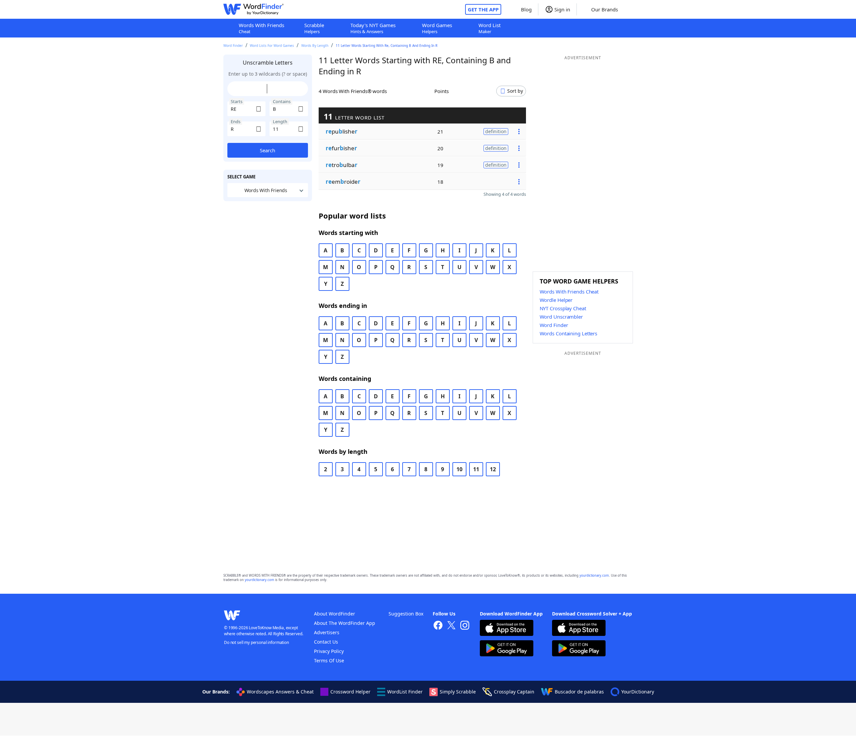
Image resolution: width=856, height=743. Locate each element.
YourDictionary (637, 691)
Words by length (314, 46)
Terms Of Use (329, 660)
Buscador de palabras (579, 691)
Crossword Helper (350, 691)
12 (493, 469)
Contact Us (326, 642)
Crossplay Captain (514, 691)
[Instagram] (464, 626)
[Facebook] (438, 626)
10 (459, 469)
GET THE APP (483, 9)
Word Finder (233, 46)
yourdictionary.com (594, 575)
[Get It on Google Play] (506, 649)
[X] (451, 626)
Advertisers (326, 632)
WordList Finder (405, 691)
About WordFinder (334, 613)
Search (267, 150)
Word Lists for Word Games (272, 46)
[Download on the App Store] (506, 629)
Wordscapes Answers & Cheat (280, 691)
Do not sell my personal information (256, 642)
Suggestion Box (406, 613)
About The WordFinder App (344, 623)
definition (496, 131)
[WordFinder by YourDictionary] (253, 9)
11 (476, 469)
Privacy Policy (329, 651)
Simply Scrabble (458, 691)
